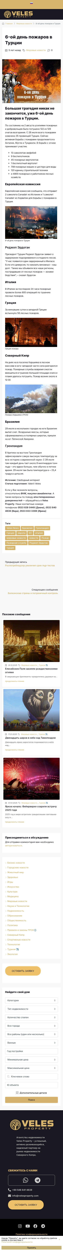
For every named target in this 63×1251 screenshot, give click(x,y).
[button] (59, 1239)
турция (10, 547)
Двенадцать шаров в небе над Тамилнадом (30, 737)
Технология (13, 944)
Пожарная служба (16, 542)
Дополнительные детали (33, 1092)
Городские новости (17, 867)
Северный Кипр (15, 934)
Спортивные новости (18, 939)
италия (39, 533)
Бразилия (27, 528)
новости (33, 538)
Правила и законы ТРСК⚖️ (22, 930)
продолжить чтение (14, 681)
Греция (10, 533)
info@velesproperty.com (25, 1195)
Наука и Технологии (18, 906)
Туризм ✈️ (43, 665)
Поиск (31, 1099)
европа (21, 533)
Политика (12, 925)
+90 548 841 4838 (22, 1189)
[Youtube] (27, 1226)
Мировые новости (24, 23)
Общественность (16, 920)
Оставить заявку (23, 970)
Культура (12, 891)
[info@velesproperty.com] (9, 1195)
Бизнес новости (16, 862)
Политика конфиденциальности (31, 1234)
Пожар (45, 538)
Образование (14, 915)
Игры (10, 882)
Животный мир (15, 872)
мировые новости (16, 538)
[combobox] (31, 1000)
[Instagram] (20, 1226)
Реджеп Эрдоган (39, 542)
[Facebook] (35, 1226)
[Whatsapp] (25, 1180)
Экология (12, 954)
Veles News (13, 528)
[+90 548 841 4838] (9, 1189)
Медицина (13, 896)
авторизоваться (13, 845)
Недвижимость (15, 910)
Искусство (13, 886)
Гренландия (42, 528)
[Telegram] (37, 1180)
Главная (9, 23)
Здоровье (12, 877)
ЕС (30, 533)
